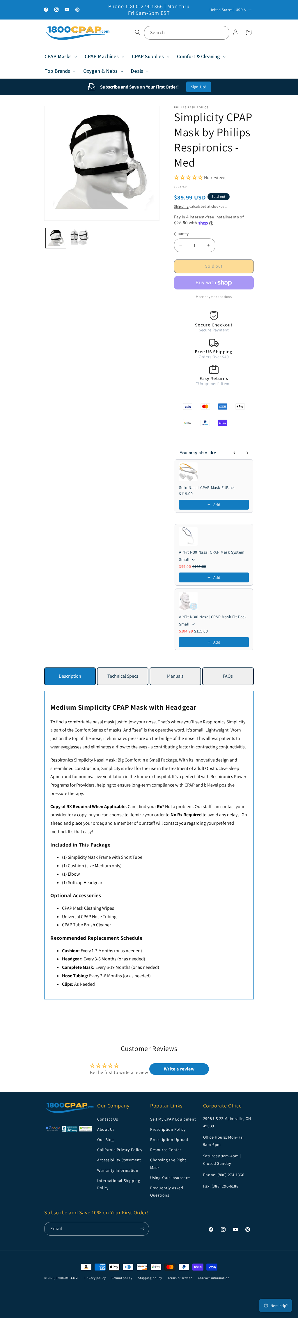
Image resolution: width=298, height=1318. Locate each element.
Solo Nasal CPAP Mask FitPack (207, 487)
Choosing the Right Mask (168, 1163)
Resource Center (165, 1149)
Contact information (213, 1278)
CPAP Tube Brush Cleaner (86, 925)
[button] (137, 32)
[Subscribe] (142, 1229)
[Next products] (247, 453)
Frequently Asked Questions (166, 1191)
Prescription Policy (167, 1129)
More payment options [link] (214, 296)
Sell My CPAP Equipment (173, 1119)
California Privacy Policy (119, 1149)
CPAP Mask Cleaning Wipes (88, 908)
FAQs (228, 676)
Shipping (181, 206)
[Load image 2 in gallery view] (79, 238)
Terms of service (180, 1278)
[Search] (222, 32)
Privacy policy (95, 1278)
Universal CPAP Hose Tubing (89, 917)
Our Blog (105, 1139)
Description (70, 676)
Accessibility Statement (119, 1159)
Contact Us (107, 1119)
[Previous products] (234, 453)
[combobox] (186, 32)
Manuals (175, 676)
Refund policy (121, 1278)
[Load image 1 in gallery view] (56, 238)
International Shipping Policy (118, 1184)
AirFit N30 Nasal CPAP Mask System (212, 552)
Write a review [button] (179, 1069)
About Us (106, 1129)
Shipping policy (150, 1278)
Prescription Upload (169, 1139)
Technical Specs (122, 676)
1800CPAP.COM (67, 1278)
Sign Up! (199, 86)
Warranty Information (117, 1170)
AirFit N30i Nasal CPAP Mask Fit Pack (213, 616)
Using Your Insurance (170, 1177)
